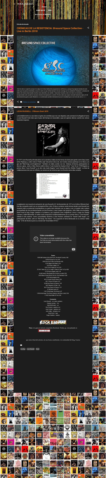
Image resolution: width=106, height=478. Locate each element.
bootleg (23, 349)
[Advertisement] (53, 405)
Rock (37, 349)
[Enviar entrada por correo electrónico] (38, 102)
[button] (88, 28)
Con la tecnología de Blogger (54, 465)
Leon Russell (30, 349)
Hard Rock (40, 10)
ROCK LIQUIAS (25, 4)
